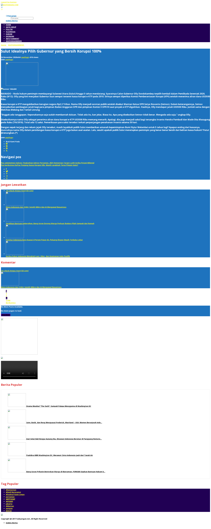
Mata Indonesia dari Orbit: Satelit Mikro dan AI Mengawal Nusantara (36, 207)
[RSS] (7, 151)
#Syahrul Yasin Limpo (15, 494)
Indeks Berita (12, 523)
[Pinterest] (7, 148)
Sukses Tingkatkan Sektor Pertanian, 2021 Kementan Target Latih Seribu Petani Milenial (47, 163)
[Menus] (2, 7)
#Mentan (10, 506)
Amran (9, 511)
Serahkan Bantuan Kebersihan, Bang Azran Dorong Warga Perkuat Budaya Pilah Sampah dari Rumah (50, 223)
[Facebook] (7, 144)
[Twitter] (7, 146)
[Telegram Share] (7, 176)
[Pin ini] (7, 174)
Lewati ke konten (8, 2)
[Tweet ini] (7, 171)
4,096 (8, 300)
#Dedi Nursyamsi (13, 492)
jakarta (9, 504)
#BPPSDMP (10, 499)
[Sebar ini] (6, 169)
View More (5, 315)
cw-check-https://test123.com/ (20, 191)
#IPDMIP (9, 501)
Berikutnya (11, 303)
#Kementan (11, 490)
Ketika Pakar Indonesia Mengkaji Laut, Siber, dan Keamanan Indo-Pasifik (38, 256)
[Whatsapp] (7, 178)
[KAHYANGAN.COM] (9, 5)
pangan (9, 508)
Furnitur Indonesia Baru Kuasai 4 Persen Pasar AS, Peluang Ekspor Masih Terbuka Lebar (44, 240)
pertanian (10, 497)
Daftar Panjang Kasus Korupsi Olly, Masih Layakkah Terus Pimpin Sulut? (39, 165)
